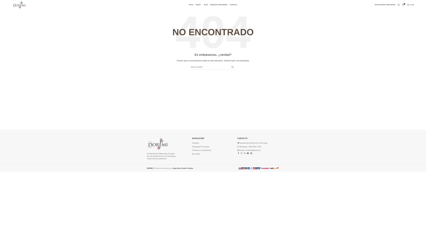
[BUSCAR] (232, 67)
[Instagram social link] (244, 153)
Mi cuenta (196, 154)
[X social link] (241, 153)
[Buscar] (398, 5)
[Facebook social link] (238, 153)
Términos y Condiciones (201, 150)
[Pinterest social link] (251, 153)
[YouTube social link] (248, 153)
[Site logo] (19, 5)
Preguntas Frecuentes (200, 147)
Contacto (195, 143)
